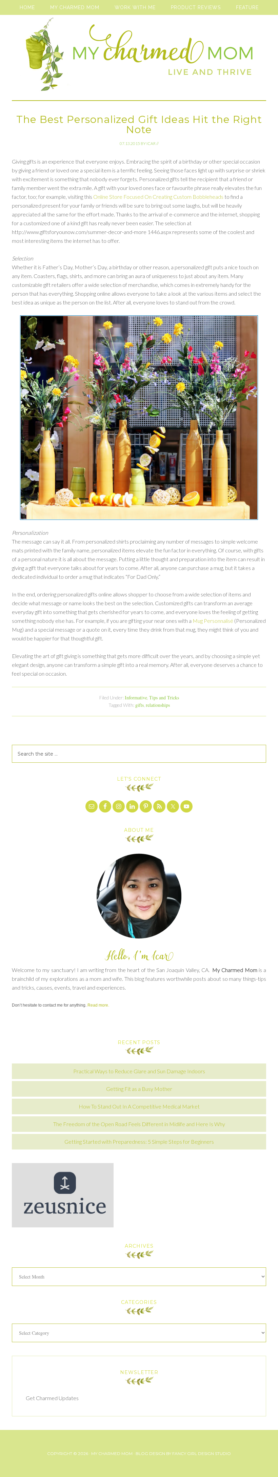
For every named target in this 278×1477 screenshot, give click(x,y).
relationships (158, 705)
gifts (139, 705)
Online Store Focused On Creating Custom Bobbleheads (158, 196)
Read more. (98, 1005)
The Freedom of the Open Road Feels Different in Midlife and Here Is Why (139, 1124)
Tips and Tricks (164, 697)
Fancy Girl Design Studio (201, 1453)
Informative (136, 697)
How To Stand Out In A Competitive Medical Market (139, 1106)
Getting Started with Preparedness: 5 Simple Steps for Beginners (139, 1141)
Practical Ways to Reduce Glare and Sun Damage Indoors (139, 1071)
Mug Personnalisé (213, 620)
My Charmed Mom (139, 57)
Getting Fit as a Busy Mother (139, 1088)
